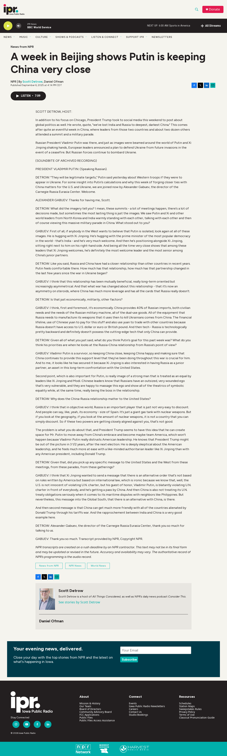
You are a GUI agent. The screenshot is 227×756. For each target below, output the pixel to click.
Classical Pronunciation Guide (197, 717)
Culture (41, 37)
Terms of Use (187, 714)
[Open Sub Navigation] (14, 37)
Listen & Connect (104, 37)
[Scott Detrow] (47, 599)
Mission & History (89, 703)
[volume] (19, 26)
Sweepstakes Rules (190, 709)
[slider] (24, 26)
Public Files (86, 717)
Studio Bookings (138, 714)
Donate (214, 9)
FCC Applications (89, 714)
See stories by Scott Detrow (79, 602)
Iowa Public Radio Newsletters (147, 706)
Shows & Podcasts (70, 37)
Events (133, 703)
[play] (8, 26)
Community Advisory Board (95, 712)
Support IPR (135, 37)
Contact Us (135, 712)
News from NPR (22, 47)
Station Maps (187, 706)
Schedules (185, 703)
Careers (133, 709)
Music (23, 37)
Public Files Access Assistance (97, 720)
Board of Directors (90, 709)
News (8, 37)
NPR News (75, 565)
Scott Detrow (33, 81)
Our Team (85, 706)
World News (98, 565)
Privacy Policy (187, 712)
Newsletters (162, 37)
